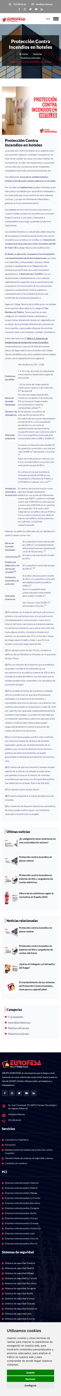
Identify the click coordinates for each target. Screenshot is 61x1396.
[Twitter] (30, 9)
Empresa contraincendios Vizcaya (21, 1218)
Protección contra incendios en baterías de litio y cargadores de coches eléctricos (36, 879)
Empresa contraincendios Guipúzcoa (23, 1228)
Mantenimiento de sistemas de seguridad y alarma (29, 1158)
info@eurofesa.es (44, 4)
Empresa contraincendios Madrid (21, 1188)
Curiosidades (15, 1017)
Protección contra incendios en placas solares (35, 859)
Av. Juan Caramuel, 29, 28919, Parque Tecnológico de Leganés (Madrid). (32, 1107)
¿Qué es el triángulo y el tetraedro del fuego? (37, 966)
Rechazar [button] (30, 1379)
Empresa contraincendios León (20, 1233)
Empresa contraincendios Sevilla (20, 1213)
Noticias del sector (18, 1028)
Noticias (37, 53)
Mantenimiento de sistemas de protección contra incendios (28, 1151)
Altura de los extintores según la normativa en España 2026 (36, 895)
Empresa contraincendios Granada (21, 1223)
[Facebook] (19, 9)
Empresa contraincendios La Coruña (22, 1198)
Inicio (25, 53)
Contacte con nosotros (16, 1163)
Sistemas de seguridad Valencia (20, 1263)
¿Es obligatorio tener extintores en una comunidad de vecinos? (37, 840)
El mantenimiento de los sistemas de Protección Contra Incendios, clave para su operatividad (37, 986)
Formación (10, 1144)
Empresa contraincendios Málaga (21, 1193)
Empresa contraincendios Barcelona (22, 1203)
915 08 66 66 (19, 4)
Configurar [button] (30, 1385)
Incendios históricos (19, 1022)
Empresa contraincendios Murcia (21, 1243)
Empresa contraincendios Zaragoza (22, 1208)
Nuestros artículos (31, 57)
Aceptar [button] (30, 1372)
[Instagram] (24, 9)
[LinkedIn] (41, 9)
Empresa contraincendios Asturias (21, 1238)
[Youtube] (36, 9)
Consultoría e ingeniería (16, 1139)
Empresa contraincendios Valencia (21, 1182)
